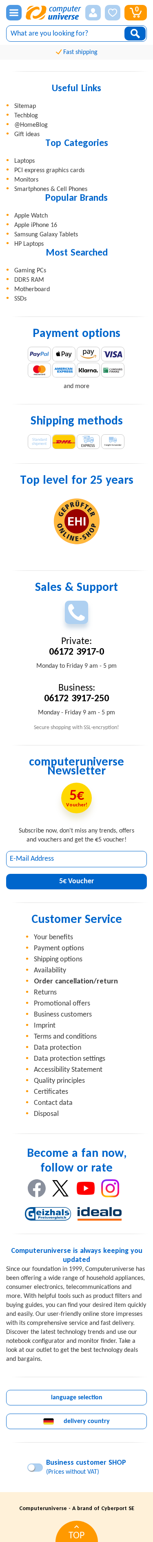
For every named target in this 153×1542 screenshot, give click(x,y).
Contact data (53, 1103)
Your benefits (53, 937)
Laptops (24, 161)
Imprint (44, 1026)
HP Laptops (29, 244)
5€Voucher (76, 881)
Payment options (59, 948)
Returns (45, 993)
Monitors (26, 180)
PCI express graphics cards (49, 170)
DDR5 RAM (29, 280)
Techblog (26, 115)
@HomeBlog (31, 125)
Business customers (63, 1015)
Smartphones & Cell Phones (50, 189)
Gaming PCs (30, 270)
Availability (50, 970)
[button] (93, 12)
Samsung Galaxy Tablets (46, 234)
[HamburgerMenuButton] (14, 12)
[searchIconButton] (135, 33)
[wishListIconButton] (112, 12)
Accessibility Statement (68, 1070)
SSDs (20, 299)
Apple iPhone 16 (35, 225)
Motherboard (32, 289)
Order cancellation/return (76, 981)
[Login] (93, 12)
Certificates (51, 1092)
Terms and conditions (65, 1037)
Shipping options (58, 959)
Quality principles (59, 1081)
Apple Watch (31, 216)
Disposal (46, 1114)
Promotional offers (62, 1004)
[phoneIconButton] (76, 612)
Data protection (57, 1048)
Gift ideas (27, 134)
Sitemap (25, 106)
